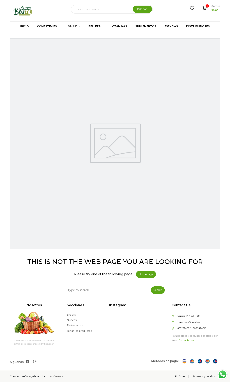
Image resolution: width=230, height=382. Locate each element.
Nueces (72, 320)
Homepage (146, 274)
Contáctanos (186, 340)
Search (157, 290)
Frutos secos (75, 325)
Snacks (71, 314)
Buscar (142, 9)
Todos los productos (79, 330)
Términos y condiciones (206, 376)
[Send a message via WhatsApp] (222, 374)
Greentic (58, 376)
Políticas (180, 376)
